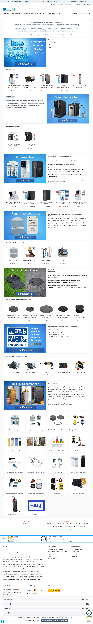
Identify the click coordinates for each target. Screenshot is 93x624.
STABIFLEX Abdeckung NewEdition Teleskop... (79, 316)
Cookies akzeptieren (47, 620)
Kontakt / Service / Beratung (56, 549)
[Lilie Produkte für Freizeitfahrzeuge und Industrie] (25, 338)
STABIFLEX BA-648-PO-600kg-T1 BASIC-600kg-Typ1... (46, 316)
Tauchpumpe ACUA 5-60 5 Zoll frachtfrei (79, 86)
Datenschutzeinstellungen (32, 620)
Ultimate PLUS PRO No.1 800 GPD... (63, 203)
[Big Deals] (25, 52)
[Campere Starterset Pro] (79, 365)
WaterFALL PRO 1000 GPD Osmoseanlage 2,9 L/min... (46, 86)
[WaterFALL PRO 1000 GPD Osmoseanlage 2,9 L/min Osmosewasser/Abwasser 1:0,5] (46, 78)
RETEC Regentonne (53, 383)
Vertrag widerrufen (53, 558)
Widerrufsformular (53, 555)
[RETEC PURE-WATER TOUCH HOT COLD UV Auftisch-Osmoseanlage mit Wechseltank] (79, 195)
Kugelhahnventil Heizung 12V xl (63, 373)
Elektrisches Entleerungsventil (46, 373)
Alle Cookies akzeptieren (60, 620)
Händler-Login (75, 551)
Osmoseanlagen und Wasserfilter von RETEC (60, 156)
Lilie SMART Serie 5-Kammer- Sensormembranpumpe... (30, 86)
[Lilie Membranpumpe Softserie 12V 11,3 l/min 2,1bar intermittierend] (30, 365)
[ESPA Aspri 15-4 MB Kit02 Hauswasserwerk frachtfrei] (30, 252)
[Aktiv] (87, 599)
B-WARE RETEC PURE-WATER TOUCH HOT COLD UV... (13, 86)
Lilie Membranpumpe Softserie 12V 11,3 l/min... (30, 373)
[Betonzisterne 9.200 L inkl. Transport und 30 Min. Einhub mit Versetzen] (13, 252)
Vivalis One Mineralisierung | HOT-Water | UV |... (13, 203)
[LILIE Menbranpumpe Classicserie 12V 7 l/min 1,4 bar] (13, 365)
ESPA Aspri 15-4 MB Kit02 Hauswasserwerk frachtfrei (29, 259)
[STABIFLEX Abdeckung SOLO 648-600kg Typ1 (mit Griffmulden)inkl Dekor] (13, 308)
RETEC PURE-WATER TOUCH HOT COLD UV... (79, 203)
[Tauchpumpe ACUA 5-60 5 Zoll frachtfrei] (79, 78)
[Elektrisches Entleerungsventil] (46, 365)
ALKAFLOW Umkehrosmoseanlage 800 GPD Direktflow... (63, 86)
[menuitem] (87, 4)
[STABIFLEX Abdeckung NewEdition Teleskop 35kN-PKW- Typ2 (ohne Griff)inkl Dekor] (79, 308)
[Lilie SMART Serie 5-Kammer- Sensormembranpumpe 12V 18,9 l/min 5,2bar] (30, 78)
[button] (2, 621)
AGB (50, 556)
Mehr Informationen (70, 617)
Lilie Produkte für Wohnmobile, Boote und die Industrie (62, 326)
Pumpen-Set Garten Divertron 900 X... (46, 259)
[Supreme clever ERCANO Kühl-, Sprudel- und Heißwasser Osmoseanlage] (30, 136)
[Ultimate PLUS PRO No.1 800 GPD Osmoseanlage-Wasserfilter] (63, 195)
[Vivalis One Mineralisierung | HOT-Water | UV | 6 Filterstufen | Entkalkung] (13, 195)
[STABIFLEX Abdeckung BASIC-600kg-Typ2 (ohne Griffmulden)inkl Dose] (63, 308)
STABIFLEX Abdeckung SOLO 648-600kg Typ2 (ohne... (30, 316)
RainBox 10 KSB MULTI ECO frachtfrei (63, 259)
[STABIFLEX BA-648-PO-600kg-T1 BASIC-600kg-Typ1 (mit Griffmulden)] (46, 308)
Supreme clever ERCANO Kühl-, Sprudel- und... (30, 145)
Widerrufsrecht (52, 553)
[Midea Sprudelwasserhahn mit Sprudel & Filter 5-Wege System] (13, 136)
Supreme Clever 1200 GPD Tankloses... (46, 203)
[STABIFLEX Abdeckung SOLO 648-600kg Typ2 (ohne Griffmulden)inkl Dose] (30, 308)
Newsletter (74, 553)
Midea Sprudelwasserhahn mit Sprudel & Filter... (13, 145)
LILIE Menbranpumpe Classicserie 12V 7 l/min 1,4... (13, 373)
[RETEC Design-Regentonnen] (25, 395)
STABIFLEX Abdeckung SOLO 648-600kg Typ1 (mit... (13, 316)
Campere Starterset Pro (79, 372)
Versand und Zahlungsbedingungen (58, 551)
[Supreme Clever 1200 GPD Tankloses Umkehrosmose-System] (46, 195)
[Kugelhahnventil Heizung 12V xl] (63, 365)
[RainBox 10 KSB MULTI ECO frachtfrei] (63, 252)
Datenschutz (75, 555)
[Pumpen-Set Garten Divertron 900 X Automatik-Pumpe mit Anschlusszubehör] (46, 252)
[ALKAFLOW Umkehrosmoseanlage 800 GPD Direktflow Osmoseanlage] (63, 78)
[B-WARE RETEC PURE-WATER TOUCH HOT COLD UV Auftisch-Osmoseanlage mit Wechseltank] (13, 78)
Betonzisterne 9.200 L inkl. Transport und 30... (13, 259)
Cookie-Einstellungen (77, 549)
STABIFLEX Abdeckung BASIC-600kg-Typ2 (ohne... (63, 316)
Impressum (74, 556)
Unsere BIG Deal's (53, 40)
